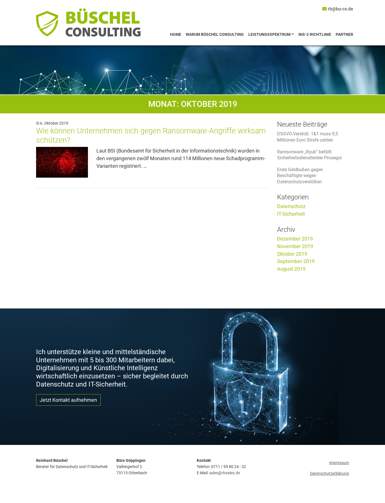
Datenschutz (291, 206)
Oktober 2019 (292, 254)
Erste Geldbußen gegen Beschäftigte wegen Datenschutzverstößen (300, 175)
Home (175, 34)
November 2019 (295, 246)
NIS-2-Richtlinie (314, 34)
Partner (344, 34)
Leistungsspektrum (269, 34)
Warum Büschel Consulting (215, 34)
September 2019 (296, 261)
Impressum (339, 462)
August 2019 (291, 269)
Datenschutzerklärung (329, 473)
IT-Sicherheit (291, 214)
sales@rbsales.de (224, 473)
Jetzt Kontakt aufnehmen (68, 400)
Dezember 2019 (295, 239)
